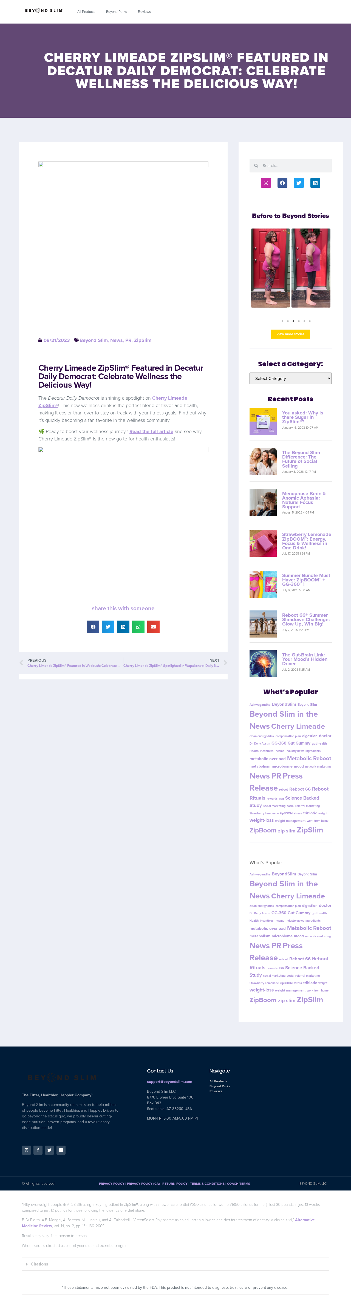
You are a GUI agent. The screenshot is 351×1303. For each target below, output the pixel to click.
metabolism (260, 766)
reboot (283, 790)
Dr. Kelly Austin (260, 743)
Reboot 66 (300, 789)
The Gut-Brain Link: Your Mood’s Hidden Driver (304, 659)
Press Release (276, 782)
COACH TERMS (238, 1183)
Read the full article (151, 431)
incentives (266, 751)
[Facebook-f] (38, 1150)
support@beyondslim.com (169, 1082)
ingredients (313, 751)
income (279, 751)
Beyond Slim (94, 340)
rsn (281, 798)
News (116, 340)
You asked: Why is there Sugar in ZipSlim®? (302, 417)
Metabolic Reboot (309, 758)
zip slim (286, 831)
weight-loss (262, 820)
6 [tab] (310, 321)
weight (322, 813)
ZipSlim (142, 340)
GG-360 (278, 743)
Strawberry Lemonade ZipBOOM (271, 813)
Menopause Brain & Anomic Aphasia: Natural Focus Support (304, 500)
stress (298, 813)
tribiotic (310, 813)
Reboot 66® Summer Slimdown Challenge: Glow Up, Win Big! (306, 620)
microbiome (282, 766)
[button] (93, 627)
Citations (39, 1264)
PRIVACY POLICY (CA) (143, 1183)
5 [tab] (304, 321)
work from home (318, 821)
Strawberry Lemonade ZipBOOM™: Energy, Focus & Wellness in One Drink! (306, 541)
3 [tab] (293, 321)
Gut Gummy (299, 743)
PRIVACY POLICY (111, 1183)
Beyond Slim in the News (284, 720)
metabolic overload (268, 759)
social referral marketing (303, 806)
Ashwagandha (260, 704)
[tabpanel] (291, 271)
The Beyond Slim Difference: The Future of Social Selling (301, 459)
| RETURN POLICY (174, 1183)
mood (299, 766)
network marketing (318, 767)
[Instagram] (266, 183)
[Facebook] (282, 183)
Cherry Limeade (298, 726)
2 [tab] (288, 321)
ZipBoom (263, 830)
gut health (319, 743)
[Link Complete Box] (291, 271)
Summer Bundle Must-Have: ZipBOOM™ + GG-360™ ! (307, 580)
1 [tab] (282, 321)
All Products (86, 12)
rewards (272, 799)
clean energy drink (262, 736)
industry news (295, 751)
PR (128, 340)
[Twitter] (299, 183)
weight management (290, 820)
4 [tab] (299, 321)
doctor (325, 736)
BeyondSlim (284, 704)
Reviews (144, 12)
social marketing (274, 806)
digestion (310, 736)
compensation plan (288, 736)
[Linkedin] (315, 183)
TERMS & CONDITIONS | (208, 1183)
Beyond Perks (116, 12)
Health (254, 751)
